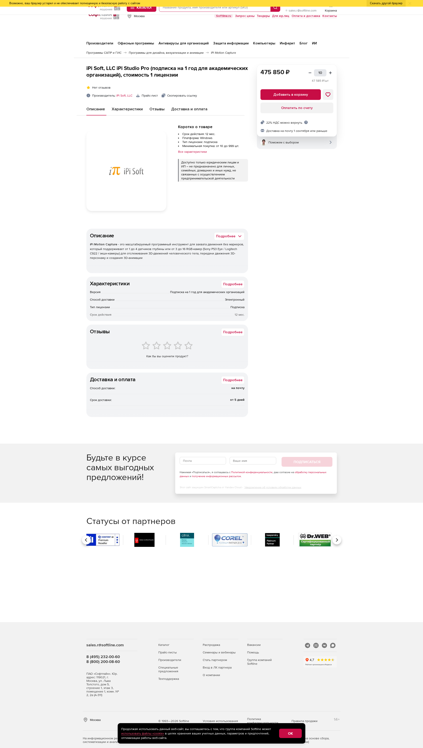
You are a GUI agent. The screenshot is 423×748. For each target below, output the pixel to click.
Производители (169, 660)
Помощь (253, 652)
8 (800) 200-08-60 (103, 661)
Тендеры (263, 16)
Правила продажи (305, 721)
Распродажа (211, 645)
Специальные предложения (168, 669)
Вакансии (254, 645)
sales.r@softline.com (302, 10)
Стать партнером (215, 660)
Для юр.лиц (280, 16)
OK (290, 733)
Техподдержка (168, 679)
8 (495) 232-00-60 (103, 656)
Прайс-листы (167, 652)
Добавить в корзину (290, 94)
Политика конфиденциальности (262, 720)
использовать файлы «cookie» (142, 733)
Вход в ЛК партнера (217, 667)
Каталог (163, 645)
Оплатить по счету (297, 108)
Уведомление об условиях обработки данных (272, 487)
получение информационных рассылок (216, 476)
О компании (211, 675)
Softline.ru (223, 16)
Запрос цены (244, 16)
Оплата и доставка (306, 16)
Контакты (329, 16)
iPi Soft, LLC (124, 95)
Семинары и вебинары (219, 652)
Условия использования (220, 721)
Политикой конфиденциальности (251, 472)
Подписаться (307, 462)
